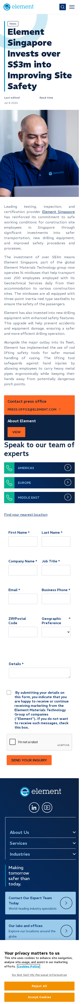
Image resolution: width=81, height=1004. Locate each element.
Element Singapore (58, 212)
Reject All (39, 986)
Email (12, 590)
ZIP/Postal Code (17, 620)
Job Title (49, 561)
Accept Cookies (39, 997)
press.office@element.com (32, 409)
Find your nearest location (26, 514)
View (16, 432)
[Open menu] (71, 6)
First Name (17, 532)
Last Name (51, 532)
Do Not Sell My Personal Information (39, 975)
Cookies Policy (28, 966)
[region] (39, 972)
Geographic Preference (51, 620)
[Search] (62, 7)
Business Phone (55, 590)
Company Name (21, 561)
